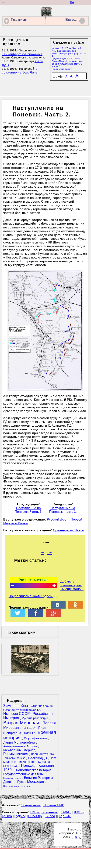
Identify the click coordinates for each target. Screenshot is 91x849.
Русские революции (35, 718)
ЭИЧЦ (65, 812)
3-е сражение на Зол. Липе (20, 70)
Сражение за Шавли (68, 530)
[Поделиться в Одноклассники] (75, 607)
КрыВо (7, 816)
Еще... (71, 20)
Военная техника (43, 754)
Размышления (16, 754)
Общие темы (31, 805)
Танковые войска (14, 758)
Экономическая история (33, 770)
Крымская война (12, 778)
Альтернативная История (20, 746)
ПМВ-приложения (44, 812)
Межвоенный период (19, 750)
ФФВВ (79, 812)
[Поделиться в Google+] (53, 615)
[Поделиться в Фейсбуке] (35, 615)
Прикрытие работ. (62, 69)
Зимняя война (16, 706)
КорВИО (65, 816)
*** (42, 553)
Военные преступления (16, 786)
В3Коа (50, 816)
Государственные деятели (24, 774)
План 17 (30, 733)
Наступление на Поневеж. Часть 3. (63, 509)
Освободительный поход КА (22, 710)
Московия (36, 781)
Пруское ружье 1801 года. (66, 58)
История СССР (17, 714)
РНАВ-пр (35, 816)
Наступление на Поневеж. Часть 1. (28, 509)
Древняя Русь (14, 781)
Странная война (42, 706)
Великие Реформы (39, 778)
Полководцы (38, 758)
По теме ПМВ (53, 805)
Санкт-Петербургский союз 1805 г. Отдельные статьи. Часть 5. (67, 64)
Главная (19, 20)
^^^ (49, 553)
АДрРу (20, 816)
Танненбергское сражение (22, 54)
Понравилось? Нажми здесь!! (31, 596)
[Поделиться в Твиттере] (17, 615)
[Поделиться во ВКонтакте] (58, 607)
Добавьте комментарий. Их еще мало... (72, 585)
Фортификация (36, 738)
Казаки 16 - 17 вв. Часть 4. (67, 48)
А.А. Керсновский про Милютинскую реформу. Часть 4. (69, 53)
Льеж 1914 (29, 727)
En (72, 2)
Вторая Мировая (22, 722)
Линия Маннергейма (19, 742)
